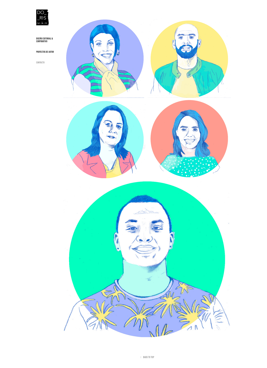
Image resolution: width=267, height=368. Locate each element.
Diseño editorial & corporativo (44, 40)
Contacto (40, 62)
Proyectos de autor (45, 51)
